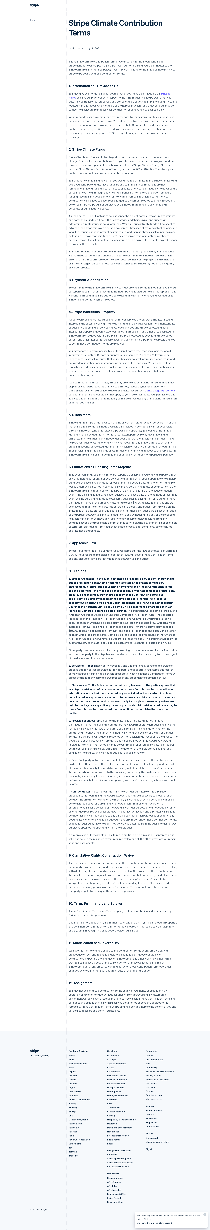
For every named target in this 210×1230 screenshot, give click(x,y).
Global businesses (116, 1083)
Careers (150, 1114)
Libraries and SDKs (116, 1194)
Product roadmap (154, 1110)
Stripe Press (152, 1122)
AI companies (114, 1107)
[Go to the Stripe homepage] (33, 1051)
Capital (72, 1071)
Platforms (112, 1099)
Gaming (111, 1115)
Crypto (72, 1087)
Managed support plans (157, 1141)
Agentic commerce (116, 1063)
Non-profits (113, 1131)
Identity (72, 1103)
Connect (73, 1083)
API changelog (114, 1190)
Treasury (73, 1155)
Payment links (76, 1123)
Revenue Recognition (79, 1139)
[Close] (204, 1215)
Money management (117, 1095)
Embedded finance (116, 1075)
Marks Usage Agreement (159, 390)
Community (151, 1067)
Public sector (113, 1139)
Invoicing (73, 1107)
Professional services (118, 1135)
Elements (73, 1095)
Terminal (73, 1151)
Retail (110, 1143)
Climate (72, 1079)
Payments (74, 1127)
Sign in (149, 1149)
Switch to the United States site (153, 1222)
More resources (154, 1099)
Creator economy (116, 1111)
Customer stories (154, 1059)
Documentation (115, 1178)
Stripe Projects (114, 1198)
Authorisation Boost (79, 1063)
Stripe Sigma (75, 1143)
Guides (149, 1055)
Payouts (73, 1131)
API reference (114, 1182)
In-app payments (115, 1087)
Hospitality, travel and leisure (121, 1119)
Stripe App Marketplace (119, 1158)
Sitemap (150, 1091)
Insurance (112, 1123)
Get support (152, 1137)
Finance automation (117, 1079)
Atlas (71, 1059)
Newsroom (151, 1118)
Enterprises (113, 1055)
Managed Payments (78, 1119)
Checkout (73, 1075)
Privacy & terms (154, 1075)
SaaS (109, 1103)
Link (71, 1115)
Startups (111, 1059)
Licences (150, 1087)
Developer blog (115, 1202)
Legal (33, 20)
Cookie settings (154, 1095)
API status (112, 1186)
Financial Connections (79, 1099)
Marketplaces (114, 1091)
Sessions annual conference (160, 1071)
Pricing (72, 1055)
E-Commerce (113, 1071)
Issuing (72, 1111)
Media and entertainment (119, 1127)
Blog (148, 1063)
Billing (71, 1067)
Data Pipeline (75, 1091)
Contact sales (153, 1126)
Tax (70, 1147)
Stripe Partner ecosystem (120, 1162)
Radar (71, 1135)
